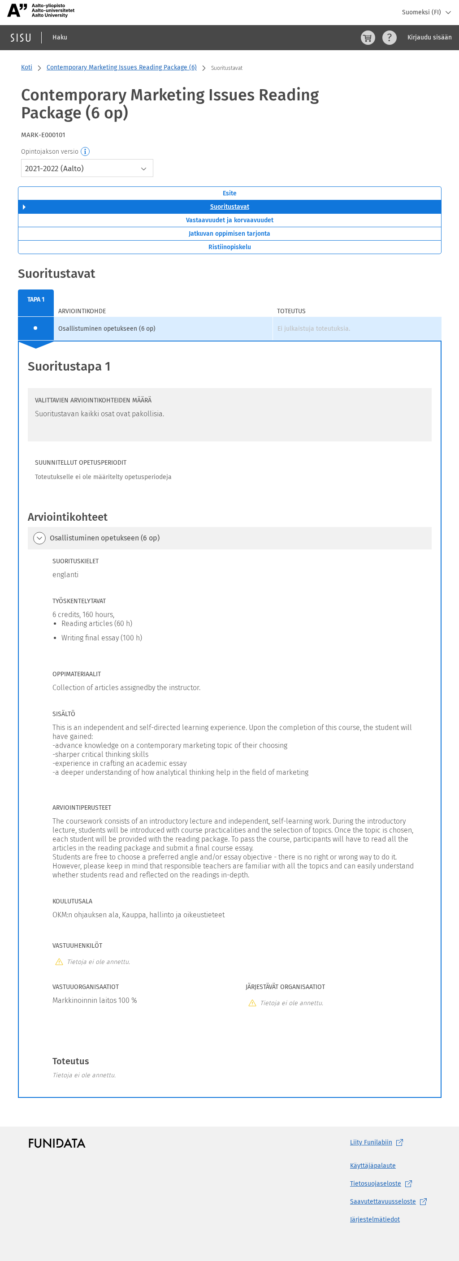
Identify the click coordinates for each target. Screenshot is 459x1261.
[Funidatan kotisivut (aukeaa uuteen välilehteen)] (57, 1142)
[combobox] (87, 168)
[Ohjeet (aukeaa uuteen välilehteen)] (389, 37)
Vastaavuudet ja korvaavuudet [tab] (229, 220)
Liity (371, 1142)
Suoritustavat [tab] (229, 207)
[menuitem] (36, 303)
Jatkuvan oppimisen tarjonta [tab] (229, 234)
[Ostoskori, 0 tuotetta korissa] (368, 37)
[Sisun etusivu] (20, 37)
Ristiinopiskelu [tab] (229, 247)
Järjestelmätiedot (375, 1219)
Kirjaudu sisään (429, 37)
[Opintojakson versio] (85, 152)
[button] (39, 538)
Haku (59, 37)
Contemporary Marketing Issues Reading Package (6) (122, 67)
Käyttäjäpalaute (373, 1166)
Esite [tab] (230, 193)
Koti (26, 67)
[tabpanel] (230, 681)
